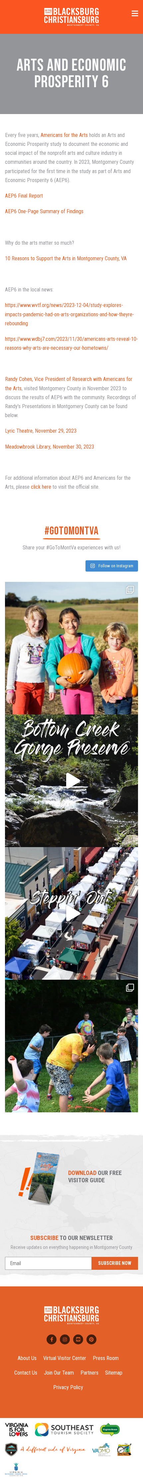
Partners (89, 1373)
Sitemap (113, 1373)
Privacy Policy (68, 1387)
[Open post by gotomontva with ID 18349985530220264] (71, 1046)
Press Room (106, 1358)
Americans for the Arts (64, 135)
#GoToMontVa (72, 531)
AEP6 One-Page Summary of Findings (44, 211)
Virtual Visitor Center (64, 1358)
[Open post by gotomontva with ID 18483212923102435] (71, 913)
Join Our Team (59, 1373)
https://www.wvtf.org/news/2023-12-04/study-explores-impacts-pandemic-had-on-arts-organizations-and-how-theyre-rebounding (69, 314)
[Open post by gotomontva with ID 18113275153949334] (71, 780)
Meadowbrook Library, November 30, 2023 (49, 447)
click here (41, 487)
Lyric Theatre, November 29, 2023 (40, 431)
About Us (27, 1358)
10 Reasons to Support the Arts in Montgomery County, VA (66, 258)
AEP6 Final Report (24, 196)
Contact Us (25, 1373)
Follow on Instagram (115, 565)
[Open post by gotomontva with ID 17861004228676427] (71, 648)
